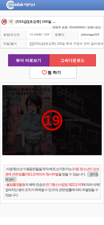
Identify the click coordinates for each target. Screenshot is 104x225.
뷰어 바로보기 (28, 60)
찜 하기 (53, 72)
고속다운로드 (72, 60)
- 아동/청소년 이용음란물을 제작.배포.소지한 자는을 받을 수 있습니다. (52, 174)
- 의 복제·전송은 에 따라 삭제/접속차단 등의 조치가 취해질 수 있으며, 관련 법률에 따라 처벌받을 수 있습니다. (52, 190)
